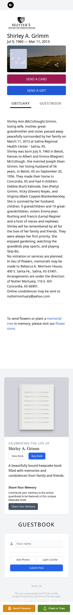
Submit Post (36, 568)
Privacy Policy (26, 596)
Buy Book (37, 456)
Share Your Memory (23, 506)
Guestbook (50, 103)
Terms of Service (46, 596)
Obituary (21, 103)
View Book (17, 456)
